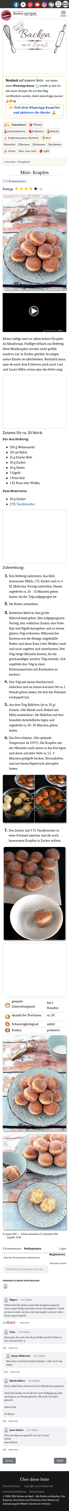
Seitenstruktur (36, 1491)
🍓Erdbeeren (36, 131)
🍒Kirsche (53, 131)
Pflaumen (24, 144)
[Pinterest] (30, 4)
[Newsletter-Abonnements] (51, 7)
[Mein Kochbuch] (65, 6)
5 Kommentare (16, 181)
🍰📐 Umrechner (15, 124)
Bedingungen (32, 1248)
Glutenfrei (9, 144)
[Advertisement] (34, 46)
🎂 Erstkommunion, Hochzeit (21, 138)
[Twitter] (23, 4)
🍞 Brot (46, 138)
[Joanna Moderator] (5, 1286)
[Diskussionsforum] (58, 6)
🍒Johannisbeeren (14, 131)
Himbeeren (39, 144)
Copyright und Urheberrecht (38, 1486)
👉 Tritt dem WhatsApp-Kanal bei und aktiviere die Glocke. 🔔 (34, 110)
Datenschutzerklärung (14, 1491)
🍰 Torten (10, 151)
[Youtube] (37, 4)
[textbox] (25, 1270)
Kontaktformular (12, 1486)
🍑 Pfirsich (35, 124)
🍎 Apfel (44, 151)
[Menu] (63, 13)
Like (4, 1322)
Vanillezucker (26, 504)
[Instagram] (44, 4)
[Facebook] (16, 4)
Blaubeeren (54, 144)
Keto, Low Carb (27, 151)
